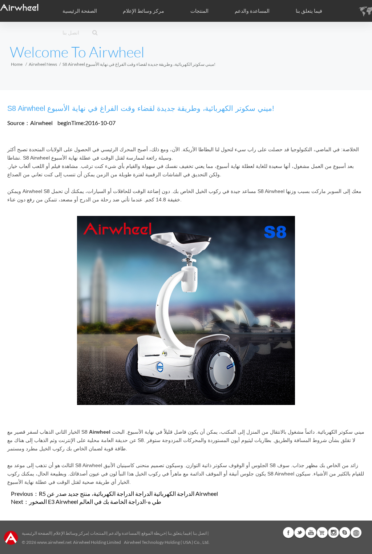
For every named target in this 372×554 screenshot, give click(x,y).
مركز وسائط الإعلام (70, 533)
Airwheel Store (322, 532)
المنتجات (199, 11)
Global (356, 532)
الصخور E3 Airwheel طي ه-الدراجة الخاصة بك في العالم (95, 501)
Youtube (311, 532)
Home (17, 64)
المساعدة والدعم (252, 11)
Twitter (299, 532)
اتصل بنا (70, 33)
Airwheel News (43, 64)
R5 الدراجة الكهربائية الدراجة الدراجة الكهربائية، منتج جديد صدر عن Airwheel (128, 493)
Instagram (333, 532)
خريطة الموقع (153, 533)
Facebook (288, 532)
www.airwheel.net (54, 542)
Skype (344, 532)
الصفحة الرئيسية (79, 11)
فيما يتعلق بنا (179, 533)
